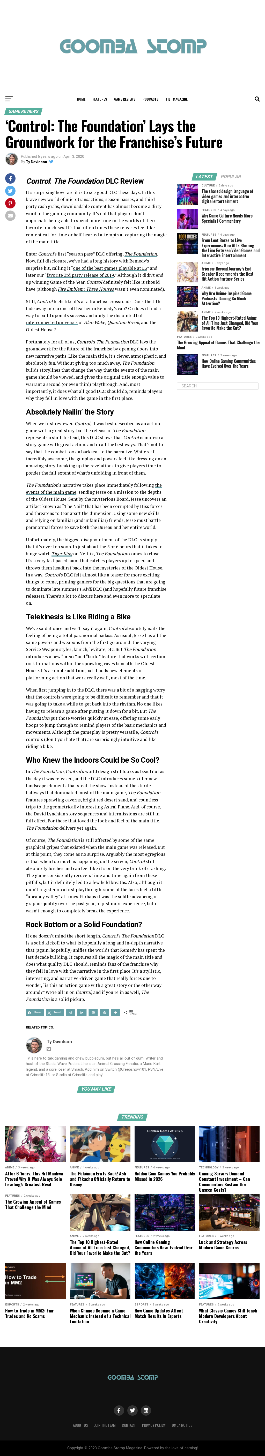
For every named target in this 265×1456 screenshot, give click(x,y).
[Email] (93, 1012)
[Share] (82, 1012)
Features (100, 99)
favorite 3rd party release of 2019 (80, 275)
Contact (129, 1425)
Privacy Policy (154, 1425)
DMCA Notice (182, 1425)
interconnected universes (52, 322)
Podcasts (150, 99)
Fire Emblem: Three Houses (86, 289)
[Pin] (104, 1012)
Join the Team (105, 1425)
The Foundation (140, 254)
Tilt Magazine (177, 99)
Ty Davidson (36, 162)
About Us (80, 1425)
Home (81, 99)
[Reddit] (70, 1012)
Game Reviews (124, 99)
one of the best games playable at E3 (110, 268)
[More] (116, 1012)
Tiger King (61, 554)
